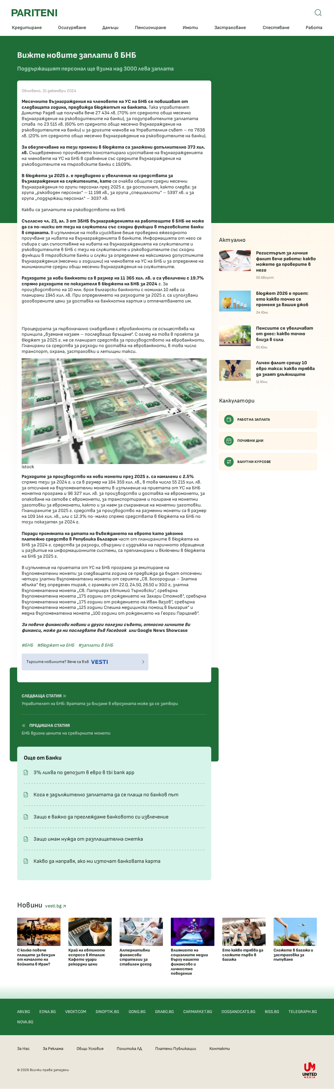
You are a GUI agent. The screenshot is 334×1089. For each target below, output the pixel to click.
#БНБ (27, 645)
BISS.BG (272, 1011)
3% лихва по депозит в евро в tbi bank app (84, 772)
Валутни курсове (254, 462)
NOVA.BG (25, 1022)
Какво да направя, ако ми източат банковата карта (97, 861)
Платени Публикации (175, 1048)
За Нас (23, 1048)
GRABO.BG (164, 1011)
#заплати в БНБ (95, 645)
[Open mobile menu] (318, 13)
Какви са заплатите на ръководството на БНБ (73, 209)
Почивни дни (250, 440)
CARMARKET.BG (197, 1011)
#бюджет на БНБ (55, 645)
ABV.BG (23, 1011)
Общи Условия (90, 1048)
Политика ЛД (129, 1048)
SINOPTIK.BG (107, 1011)
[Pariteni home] (34, 13)
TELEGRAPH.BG (303, 1011)
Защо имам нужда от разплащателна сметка (88, 839)
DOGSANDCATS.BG (238, 1011)
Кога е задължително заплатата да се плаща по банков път (106, 795)
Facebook (116, 630)
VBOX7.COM (75, 1011)
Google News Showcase (162, 630)
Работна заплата (253, 419)
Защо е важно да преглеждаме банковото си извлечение (101, 817)
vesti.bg (54, 906)
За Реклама (53, 1048)
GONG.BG (137, 1011)
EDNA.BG (47, 1011)
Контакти (219, 1048)
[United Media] (310, 1070)
